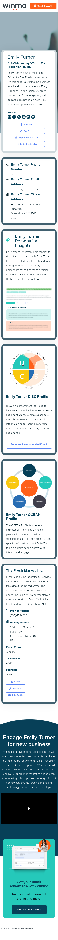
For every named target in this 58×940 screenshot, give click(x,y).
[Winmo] (14, 6)
